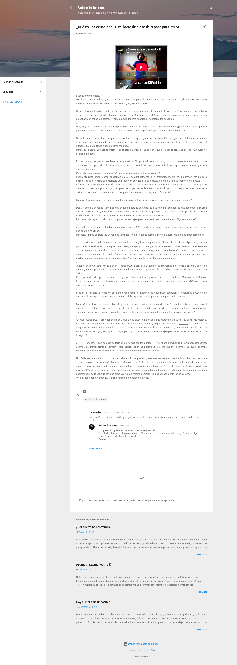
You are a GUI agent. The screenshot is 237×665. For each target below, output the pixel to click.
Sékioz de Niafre (108, 425)
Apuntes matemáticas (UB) (93, 564)
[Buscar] (211, 9)
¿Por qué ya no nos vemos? (93, 527)
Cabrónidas (95, 412)
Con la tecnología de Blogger (143, 643)
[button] (205, 27)
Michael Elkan (149, 650)
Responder (95, 448)
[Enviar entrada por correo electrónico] (84, 392)
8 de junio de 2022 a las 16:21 (131, 425)
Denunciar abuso (12, 101)
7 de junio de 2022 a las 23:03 (116, 412)
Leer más (201, 554)
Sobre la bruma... (92, 7)
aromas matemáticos (95, 399)
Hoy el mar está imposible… (94, 602)
